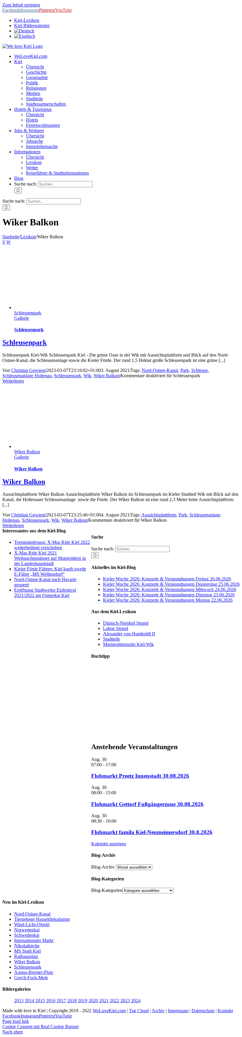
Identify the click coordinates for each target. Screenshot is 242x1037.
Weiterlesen (13, 380)
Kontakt (225, 1010)
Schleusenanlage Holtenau (27, 375)
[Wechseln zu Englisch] (24, 36)
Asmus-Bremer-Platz (33, 972)
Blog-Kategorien (106, 890)
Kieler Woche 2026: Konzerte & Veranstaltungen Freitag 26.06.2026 (167, 578)
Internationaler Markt (33, 940)
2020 (93, 1000)
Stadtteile (111, 638)
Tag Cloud (139, 1010)
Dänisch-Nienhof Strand (125, 623)
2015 (40, 1000)
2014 (29, 1000)
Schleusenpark (27, 312)
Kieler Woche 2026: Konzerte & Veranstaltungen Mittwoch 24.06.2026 (169, 589)
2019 (82, 1000)
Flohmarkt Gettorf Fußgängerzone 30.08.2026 (147, 804)
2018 (72, 1000)
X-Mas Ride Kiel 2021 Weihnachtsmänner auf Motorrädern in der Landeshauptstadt (50, 558)
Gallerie (21, 318)
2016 (50, 1000)
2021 (104, 1000)
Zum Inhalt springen (21, 4)
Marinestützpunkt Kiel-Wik (128, 644)
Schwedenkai (26, 935)
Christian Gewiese (28, 370)
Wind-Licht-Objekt (32, 924)
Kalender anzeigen (108, 843)
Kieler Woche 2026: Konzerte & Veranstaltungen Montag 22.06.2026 (168, 600)
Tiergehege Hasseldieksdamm (42, 919)
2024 (135, 1000)
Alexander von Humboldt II (129, 633)
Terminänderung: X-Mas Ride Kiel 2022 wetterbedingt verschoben (52, 545)
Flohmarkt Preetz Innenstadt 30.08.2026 (140, 776)
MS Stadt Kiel (27, 951)
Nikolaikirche (27, 945)
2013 (19, 1000)
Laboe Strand (115, 628)
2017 (61, 1000)
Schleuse (199, 370)
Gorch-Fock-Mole (31, 977)
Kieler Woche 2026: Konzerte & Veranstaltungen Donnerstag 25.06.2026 (171, 584)
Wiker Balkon (107, 375)
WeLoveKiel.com (109, 1010)
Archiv (158, 1010)
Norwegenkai (27, 929)
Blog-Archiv (103, 866)
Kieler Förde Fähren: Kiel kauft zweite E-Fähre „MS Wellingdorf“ (50, 571)
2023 (125, 1000)
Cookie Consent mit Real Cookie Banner (40, 1026)
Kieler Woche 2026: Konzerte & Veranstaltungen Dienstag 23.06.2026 (169, 594)
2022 (114, 1000)
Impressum (178, 1010)
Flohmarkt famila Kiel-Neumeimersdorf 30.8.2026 (151, 832)
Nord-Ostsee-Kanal (160, 370)
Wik (87, 375)
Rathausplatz (26, 956)
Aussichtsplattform (158, 514)
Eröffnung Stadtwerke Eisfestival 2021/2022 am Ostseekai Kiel (45, 593)
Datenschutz (203, 1010)
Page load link (15, 1021)
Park (184, 370)
